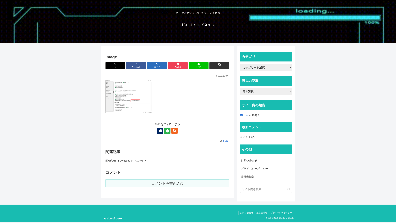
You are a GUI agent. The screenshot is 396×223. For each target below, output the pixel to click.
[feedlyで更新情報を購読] (167, 131)
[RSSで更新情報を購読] (174, 131)
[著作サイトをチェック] (160, 131)
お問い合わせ (249, 160)
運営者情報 (248, 176)
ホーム (244, 114)
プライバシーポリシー (255, 168)
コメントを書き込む (167, 183)
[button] (219, 65)
